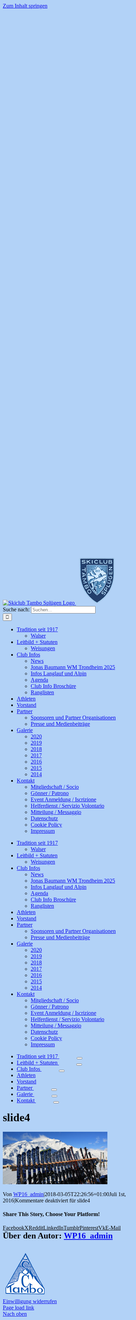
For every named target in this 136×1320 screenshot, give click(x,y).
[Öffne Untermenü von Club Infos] (62, 1071)
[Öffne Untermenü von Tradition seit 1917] (79, 1058)
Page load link (18, 1308)
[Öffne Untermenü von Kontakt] (56, 1102)
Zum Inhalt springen (25, 6)
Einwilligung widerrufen (30, 1301)
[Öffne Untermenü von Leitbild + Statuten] (79, 1064)
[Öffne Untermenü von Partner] (54, 1090)
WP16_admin (28, 1194)
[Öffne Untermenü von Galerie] (54, 1096)
